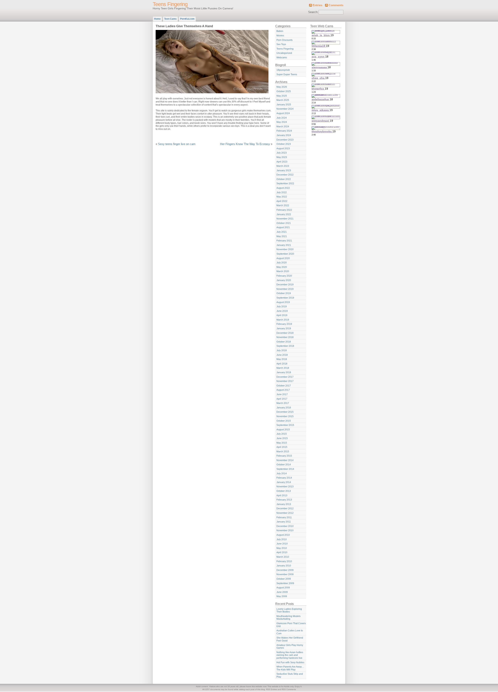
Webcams (281, 57)
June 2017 (282, 394)
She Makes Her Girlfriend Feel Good (289, 639)
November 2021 (285, 218)
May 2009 (281, 596)
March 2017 (282, 403)
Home (157, 18)
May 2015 (281, 442)
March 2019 (282, 319)
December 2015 (285, 412)
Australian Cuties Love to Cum (289, 632)
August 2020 (283, 258)
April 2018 (281, 363)
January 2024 (283, 135)
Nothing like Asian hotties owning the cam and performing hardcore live (289, 655)
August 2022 (283, 188)
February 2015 (284, 455)
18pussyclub (283, 70)
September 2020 (285, 254)
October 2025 (283, 91)
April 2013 (281, 495)
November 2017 (285, 381)
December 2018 (285, 333)
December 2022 (285, 174)
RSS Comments (289, 689)
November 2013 (285, 486)
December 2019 (285, 284)
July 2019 (281, 306)
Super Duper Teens (286, 74)
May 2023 (281, 157)
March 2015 (282, 451)
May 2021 (281, 236)
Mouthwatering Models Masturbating (288, 617)
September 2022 (285, 183)
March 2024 (282, 126)
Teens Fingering (170, 4)
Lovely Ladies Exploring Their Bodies (289, 610)
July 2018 (281, 350)
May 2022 (281, 196)
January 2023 (283, 170)
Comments (336, 5)
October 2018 (283, 341)
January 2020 (283, 280)
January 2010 (283, 565)
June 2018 (282, 355)
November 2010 (285, 530)
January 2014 (283, 482)
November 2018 (285, 337)
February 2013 (284, 499)
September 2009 (285, 583)
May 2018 (281, 359)
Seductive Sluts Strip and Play (289, 675)
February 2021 (284, 240)
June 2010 (282, 543)
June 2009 (282, 592)
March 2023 (282, 166)
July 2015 (281, 433)
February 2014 (284, 477)
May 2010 (281, 548)
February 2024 (284, 130)
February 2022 (284, 210)
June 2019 (282, 311)
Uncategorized (284, 53)
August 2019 (283, 302)
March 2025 (282, 100)
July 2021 (281, 232)
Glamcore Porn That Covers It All (291, 625)
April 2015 (281, 447)
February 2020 (284, 275)
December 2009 (285, 570)
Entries (317, 5)
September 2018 (285, 346)
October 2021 (283, 223)
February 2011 (284, 517)
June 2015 (282, 438)
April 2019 (281, 315)
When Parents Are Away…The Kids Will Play (290, 668)
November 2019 (285, 289)
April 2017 (281, 399)
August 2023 (283, 148)
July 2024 (281, 117)
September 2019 (285, 297)
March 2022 (282, 205)
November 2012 (285, 513)
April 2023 (281, 161)
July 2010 (281, 539)
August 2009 (283, 587)
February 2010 (284, 561)
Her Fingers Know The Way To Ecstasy (245, 144)
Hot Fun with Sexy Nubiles (290, 662)
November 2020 (285, 249)
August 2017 (283, 390)
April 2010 (281, 552)
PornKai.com (187, 18)
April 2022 (281, 201)
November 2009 (285, 574)
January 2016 (283, 407)
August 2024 (283, 113)
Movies (280, 35)
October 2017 (283, 385)
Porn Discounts (284, 40)
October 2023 (283, 144)
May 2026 (281, 87)
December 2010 (285, 526)
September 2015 (285, 425)
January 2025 (283, 104)
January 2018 (283, 372)
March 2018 (282, 368)
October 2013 (283, 491)
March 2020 (282, 271)
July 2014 (281, 473)
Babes (279, 31)
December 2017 (285, 377)
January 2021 (283, 245)
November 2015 (285, 416)
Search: (313, 12)
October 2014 (283, 464)
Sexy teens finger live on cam (177, 144)
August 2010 (283, 535)
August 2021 (283, 227)
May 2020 (281, 267)
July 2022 (281, 192)
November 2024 (285, 108)
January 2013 (283, 504)
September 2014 (285, 469)
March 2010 (282, 557)
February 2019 (284, 324)
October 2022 (283, 179)
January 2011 (283, 521)
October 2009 (283, 579)
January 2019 (283, 328)
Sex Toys (281, 44)
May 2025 (281, 95)
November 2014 (285, 460)
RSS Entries (271, 689)
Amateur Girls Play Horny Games (289, 646)
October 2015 (283, 420)
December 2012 (285, 508)
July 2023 (281, 152)
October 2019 (283, 293)
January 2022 (283, 214)
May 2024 (281, 122)
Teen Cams (170, 18)
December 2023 (285, 139)
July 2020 (281, 262)
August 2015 (283, 429)
